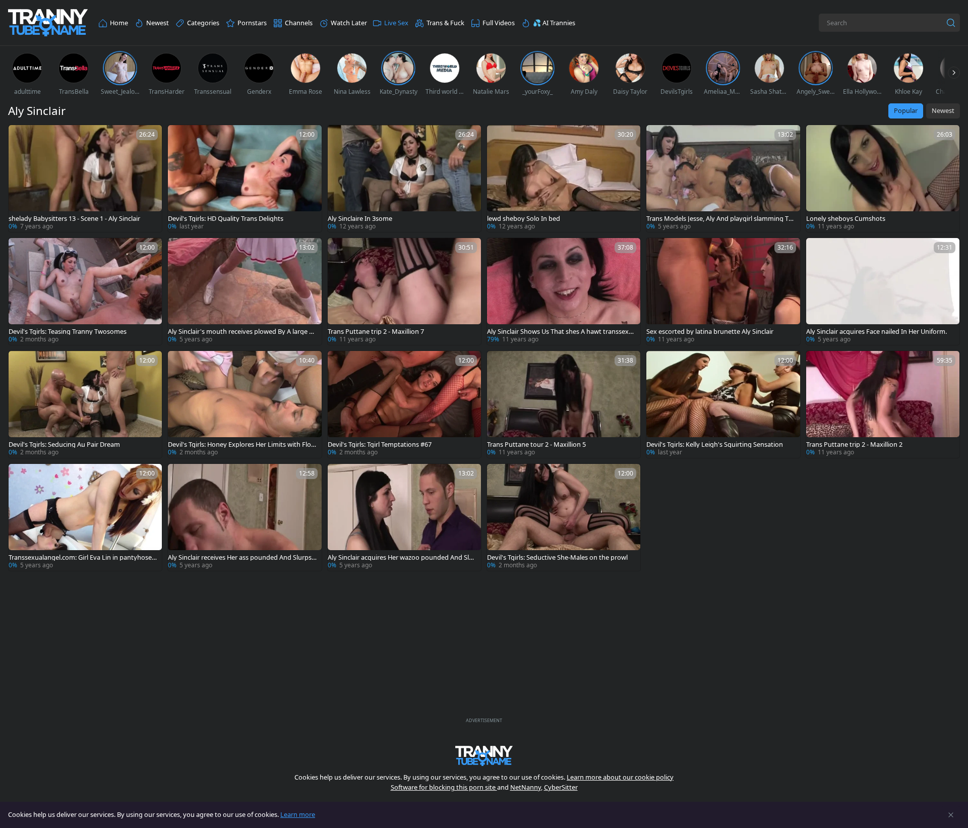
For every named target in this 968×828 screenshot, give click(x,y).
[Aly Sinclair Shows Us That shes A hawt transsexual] (563, 291)
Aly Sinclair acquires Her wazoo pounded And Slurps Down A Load (401, 557)
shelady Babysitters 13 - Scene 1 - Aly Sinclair (74, 218)
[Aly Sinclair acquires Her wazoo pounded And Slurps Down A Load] (404, 517)
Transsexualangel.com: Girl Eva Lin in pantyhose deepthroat (83, 557)
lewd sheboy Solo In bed (523, 218)
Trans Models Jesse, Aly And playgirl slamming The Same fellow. (719, 218)
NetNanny (525, 787)
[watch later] (21, 137)
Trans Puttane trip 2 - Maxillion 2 (854, 444)
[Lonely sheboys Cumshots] (882, 178)
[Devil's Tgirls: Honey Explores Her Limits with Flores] (244, 404)
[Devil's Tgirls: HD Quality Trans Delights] (244, 178)
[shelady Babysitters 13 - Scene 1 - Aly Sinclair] (85, 178)
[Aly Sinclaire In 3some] (404, 178)
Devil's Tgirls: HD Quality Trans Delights (225, 218)
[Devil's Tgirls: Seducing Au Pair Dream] (85, 404)
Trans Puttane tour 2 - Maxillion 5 (536, 444)
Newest (943, 110)
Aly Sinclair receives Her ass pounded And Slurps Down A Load (240, 557)
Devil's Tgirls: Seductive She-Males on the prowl (557, 557)
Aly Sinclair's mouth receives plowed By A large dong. (242, 331)
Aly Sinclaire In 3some (360, 218)
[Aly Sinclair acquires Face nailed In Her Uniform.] (882, 291)
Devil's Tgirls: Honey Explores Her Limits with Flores (242, 444)
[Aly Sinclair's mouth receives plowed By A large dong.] (244, 291)
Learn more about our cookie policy (620, 777)
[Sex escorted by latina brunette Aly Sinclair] (723, 291)
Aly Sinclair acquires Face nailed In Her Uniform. (876, 331)
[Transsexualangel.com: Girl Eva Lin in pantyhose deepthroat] (85, 517)
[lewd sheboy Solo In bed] (563, 178)
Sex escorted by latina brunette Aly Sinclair (709, 331)
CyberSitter (561, 787)
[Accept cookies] (951, 815)
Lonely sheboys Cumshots (845, 218)
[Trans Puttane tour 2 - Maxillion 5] (563, 404)
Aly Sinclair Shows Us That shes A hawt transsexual (561, 331)
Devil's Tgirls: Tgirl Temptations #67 (380, 444)
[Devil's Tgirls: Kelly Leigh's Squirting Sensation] (723, 404)
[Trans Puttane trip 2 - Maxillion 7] (404, 291)
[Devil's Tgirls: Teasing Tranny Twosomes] (85, 291)
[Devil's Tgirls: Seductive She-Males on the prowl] (563, 517)
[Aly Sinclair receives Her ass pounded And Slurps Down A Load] (244, 517)
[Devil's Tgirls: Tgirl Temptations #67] (404, 404)
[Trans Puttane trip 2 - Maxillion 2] (882, 404)
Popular (906, 110)
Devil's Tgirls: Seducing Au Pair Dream (64, 444)
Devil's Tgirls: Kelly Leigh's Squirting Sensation (714, 444)
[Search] (950, 22)
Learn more (297, 814)
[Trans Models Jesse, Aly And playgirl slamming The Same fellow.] (723, 178)
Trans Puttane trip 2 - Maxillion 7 (376, 331)
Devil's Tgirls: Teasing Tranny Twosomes (68, 331)
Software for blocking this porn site (444, 787)
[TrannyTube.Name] (48, 23)
